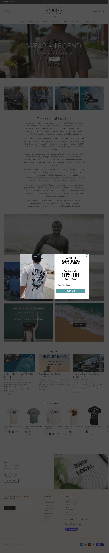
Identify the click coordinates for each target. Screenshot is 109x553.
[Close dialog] (87, 255)
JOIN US (71, 291)
